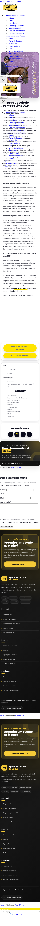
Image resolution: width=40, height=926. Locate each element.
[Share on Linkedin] (23, 434)
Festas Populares (13, 403)
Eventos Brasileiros (16, 33)
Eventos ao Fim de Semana (17, 398)
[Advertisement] (20, 318)
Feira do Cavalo (20, 288)
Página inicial (7, 615)
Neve (2, 716)
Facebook (17, 291)
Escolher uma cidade (10, 686)
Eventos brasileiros (9, 681)
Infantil (9, 409)
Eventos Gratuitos (13, 400)
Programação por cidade (11, 624)
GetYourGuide (15, 467)
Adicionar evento (19, 564)
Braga (11, 38)
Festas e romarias (9, 664)
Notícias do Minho (9, 633)
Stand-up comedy (9, 659)
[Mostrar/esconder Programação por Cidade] (36, 133)
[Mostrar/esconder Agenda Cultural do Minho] (36, 112)
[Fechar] (3, 80)
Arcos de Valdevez (16, 51)
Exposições (13, 23)
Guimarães (13, 43)
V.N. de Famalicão (16, 59)
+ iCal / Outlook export (20, 356)
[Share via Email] (29, 434)
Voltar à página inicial (13, 708)
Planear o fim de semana (11, 690)
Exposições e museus (10, 655)
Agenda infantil (8, 628)
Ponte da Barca (15, 56)
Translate (18, 914)
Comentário (5, 502)
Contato (8, 69)
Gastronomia (12, 407)
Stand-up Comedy (16, 25)
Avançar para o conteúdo (10, 1)
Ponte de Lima (14, 46)
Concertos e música (10, 646)
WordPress (19, 716)
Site (1, 498)
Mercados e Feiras (13, 412)
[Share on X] (16, 434)
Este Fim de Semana (17, 31)
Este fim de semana (9, 619)
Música (11, 18)
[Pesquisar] (1, 73)
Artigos (7, 64)
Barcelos (12, 54)
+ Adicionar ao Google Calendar (20, 348)
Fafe (10, 48)
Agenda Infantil (15, 28)
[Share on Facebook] (10, 434)
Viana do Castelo (15, 41)
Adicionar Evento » (12, 67)
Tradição (10, 416)
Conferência (12, 396)
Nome (3, 489)
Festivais (10, 405)
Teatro (11, 20)
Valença (12, 61)
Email (3, 494)
